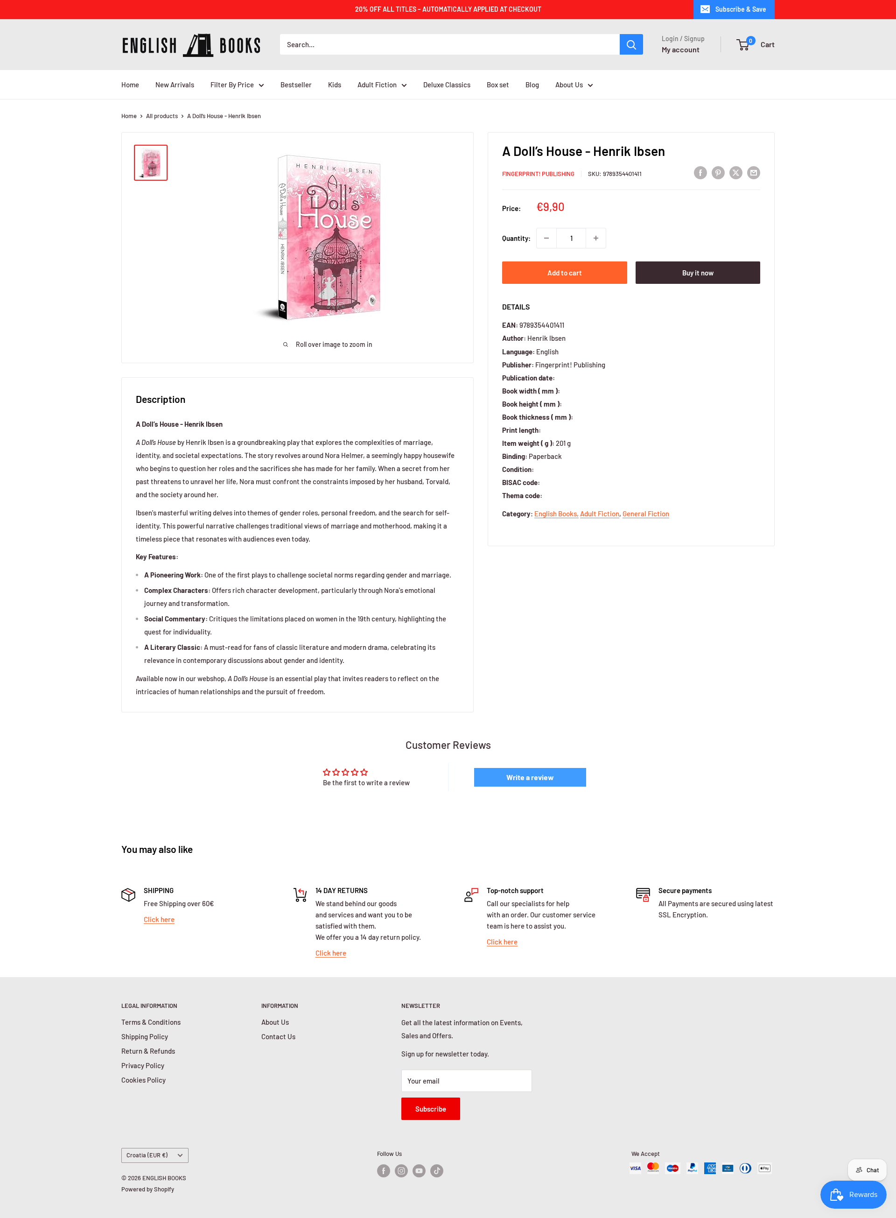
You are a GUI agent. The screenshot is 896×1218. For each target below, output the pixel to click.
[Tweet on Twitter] (735, 172)
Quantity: (516, 238)
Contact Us (278, 1036)
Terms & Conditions (151, 1022)
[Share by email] (753, 172)
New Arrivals (174, 84)
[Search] (631, 44)
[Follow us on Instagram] (401, 1170)
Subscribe (430, 1109)
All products (162, 116)
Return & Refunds (148, 1051)
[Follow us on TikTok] (436, 1170)
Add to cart (564, 272)
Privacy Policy (142, 1065)
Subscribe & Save (740, 9)
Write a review (530, 777)
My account (681, 49)
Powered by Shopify (147, 1189)
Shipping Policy (144, 1036)
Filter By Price (232, 84)
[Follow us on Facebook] (383, 1170)
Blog (532, 84)
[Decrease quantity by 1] (546, 238)
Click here (159, 919)
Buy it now (698, 272)
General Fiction (646, 513)
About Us (569, 84)
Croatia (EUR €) (147, 1155)
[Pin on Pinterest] (718, 172)
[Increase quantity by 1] (596, 238)
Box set (498, 84)
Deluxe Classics (446, 84)
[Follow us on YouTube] (419, 1170)
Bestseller (296, 84)
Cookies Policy (143, 1080)
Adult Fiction (377, 84)
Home (130, 84)
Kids (334, 84)
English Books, (556, 513)
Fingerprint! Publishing (538, 173)
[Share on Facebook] (700, 172)
